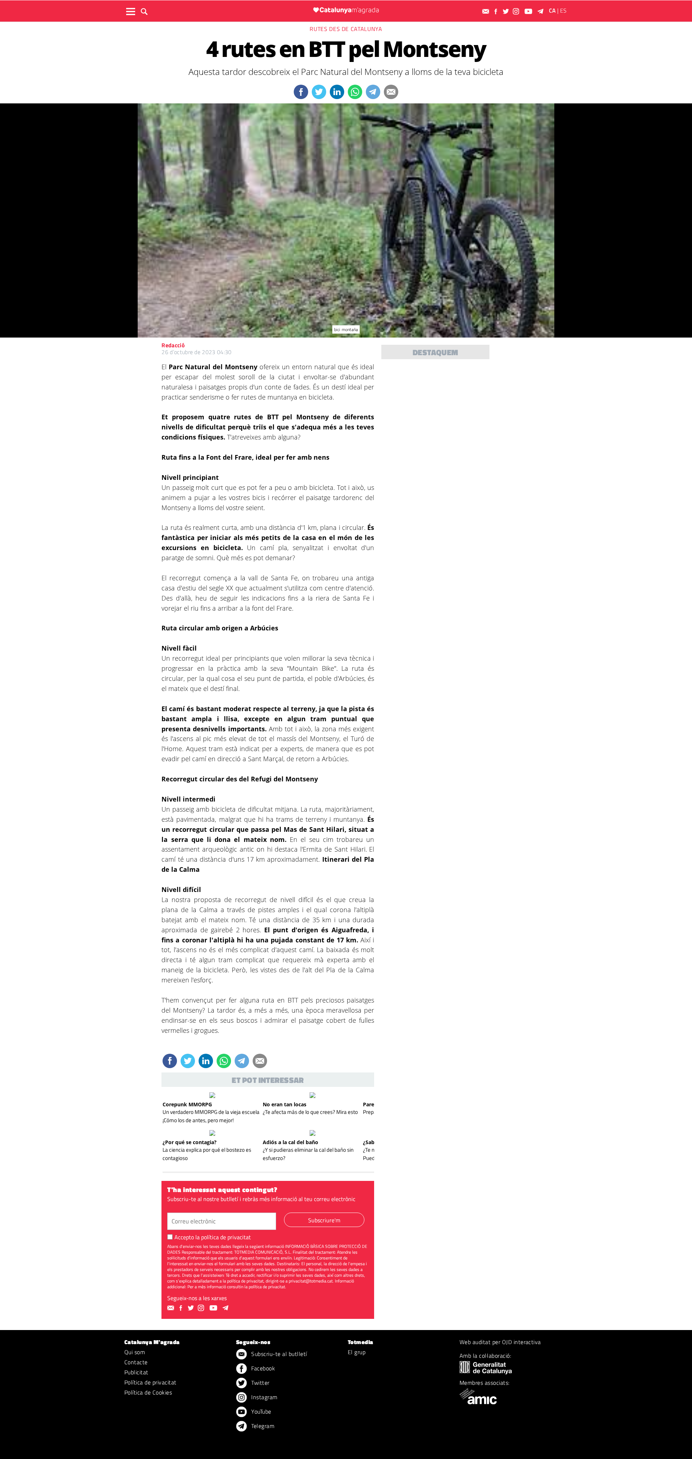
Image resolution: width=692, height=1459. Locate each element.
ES (563, 10)
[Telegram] (541, 11)
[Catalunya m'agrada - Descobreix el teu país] (346, 10)
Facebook (262, 1368)
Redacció (173, 345)
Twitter (260, 1382)
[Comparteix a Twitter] (319, 92)
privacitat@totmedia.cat (311, 1280)
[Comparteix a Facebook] (301, 92)
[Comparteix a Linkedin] (337, 92)
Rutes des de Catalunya (346, 28)
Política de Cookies (148, 1392)
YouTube (260, 1411)
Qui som (134, 1352)
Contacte (136, 1362)
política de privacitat (226, 1237)
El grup (356, 1352)
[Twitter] (506, 11)
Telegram (262, 1426)
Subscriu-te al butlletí (278, 1353)
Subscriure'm (324, 1220)
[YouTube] (529, 11)
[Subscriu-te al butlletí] (486, 11)
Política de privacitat (150, 1382)
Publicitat (136, 1372)
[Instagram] (517, 11)
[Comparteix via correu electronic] (391, 92)
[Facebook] (496, 11)
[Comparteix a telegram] (373, 92)
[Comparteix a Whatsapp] (355, 92)
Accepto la (212, 1237)
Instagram (264, 1397)
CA (552, 10)
